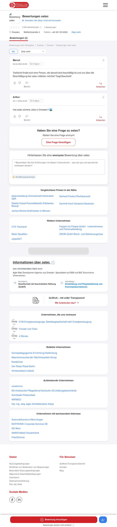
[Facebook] (12, 499)
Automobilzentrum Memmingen (27, 419)
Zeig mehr (76, 32)
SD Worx (16, 428)
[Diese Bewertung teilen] (103, 60)
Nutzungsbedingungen (19, 463)
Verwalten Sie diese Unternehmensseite (43, 20)
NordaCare (17, 361)
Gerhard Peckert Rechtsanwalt (74, 196)
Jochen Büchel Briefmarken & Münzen (31, 210)
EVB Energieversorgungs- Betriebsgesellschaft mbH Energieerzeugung (55, 321)
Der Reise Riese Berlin (23, 366)
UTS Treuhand (19, 226)
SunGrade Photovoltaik (23, 395)
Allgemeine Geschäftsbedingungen (25, 473)
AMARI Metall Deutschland (25, 432)
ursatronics (17, 386)
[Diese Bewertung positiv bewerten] (15, 85)
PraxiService (18, 437)
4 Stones (23, 336)
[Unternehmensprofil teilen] (85, 251)
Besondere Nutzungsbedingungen (24, 470)
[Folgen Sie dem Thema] (103, 519)
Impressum (14, 477)
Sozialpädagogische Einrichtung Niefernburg (34, 353)
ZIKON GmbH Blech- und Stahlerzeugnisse (81, 234)
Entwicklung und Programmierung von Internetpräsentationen (84, 285)
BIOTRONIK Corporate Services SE (30, 424)
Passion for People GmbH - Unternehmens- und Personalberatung (81, 227)
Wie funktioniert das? (65, 302)
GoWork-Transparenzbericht (72, 463)
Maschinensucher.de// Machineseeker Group (34, 357)
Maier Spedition (20, 234)
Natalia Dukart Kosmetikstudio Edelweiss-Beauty (33, 204)
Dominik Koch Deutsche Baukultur (76, 203)
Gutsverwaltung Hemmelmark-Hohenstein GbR (33, 197)
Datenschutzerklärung (19, 480)
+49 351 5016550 (60, 32)
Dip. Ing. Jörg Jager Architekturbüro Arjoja (33, 403)
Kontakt (63, 467)
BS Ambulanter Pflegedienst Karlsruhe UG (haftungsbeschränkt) (44, 390)
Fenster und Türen (28, 328)
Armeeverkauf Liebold (23, 370)
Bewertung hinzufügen (56, 519)
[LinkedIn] (19, 499)
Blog (62, 470)
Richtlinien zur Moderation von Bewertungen (29, 467)
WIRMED (16, 399)
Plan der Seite (15, 484)
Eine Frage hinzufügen (58, 142)
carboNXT (17, 238)
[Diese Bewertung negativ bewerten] (20, 85)
